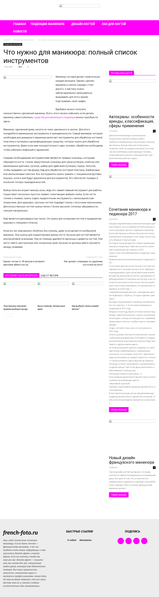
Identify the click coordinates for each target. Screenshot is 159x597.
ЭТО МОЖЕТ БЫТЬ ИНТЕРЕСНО (21, 275)
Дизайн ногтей (83, 24)
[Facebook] (121, 541)
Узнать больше (118, 165)
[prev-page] (5, 315)
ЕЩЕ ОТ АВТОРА (49, 275)
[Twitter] (136, 541)
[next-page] (10, 315)
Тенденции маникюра (47, 24)
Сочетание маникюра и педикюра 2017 (130, 211)
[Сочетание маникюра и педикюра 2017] (132, 190)
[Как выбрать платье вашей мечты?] (87, 292)
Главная (19, 24)
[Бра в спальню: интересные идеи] (53, 292)
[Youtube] (144, 541)
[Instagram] (128, 541)
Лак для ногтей (114, 24)
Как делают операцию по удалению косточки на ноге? (83, 263)
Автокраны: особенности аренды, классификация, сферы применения (131, 121)
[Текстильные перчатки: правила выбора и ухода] (18, 292)
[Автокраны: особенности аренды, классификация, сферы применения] (132, 96)
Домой (6, 40)
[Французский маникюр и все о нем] (79, 10)
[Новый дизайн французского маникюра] (132, 437)
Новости (20, 31)
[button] (152, 24)
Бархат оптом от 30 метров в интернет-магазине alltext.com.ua (24, 263)
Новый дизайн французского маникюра (131, 460)
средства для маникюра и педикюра (54, 117)
